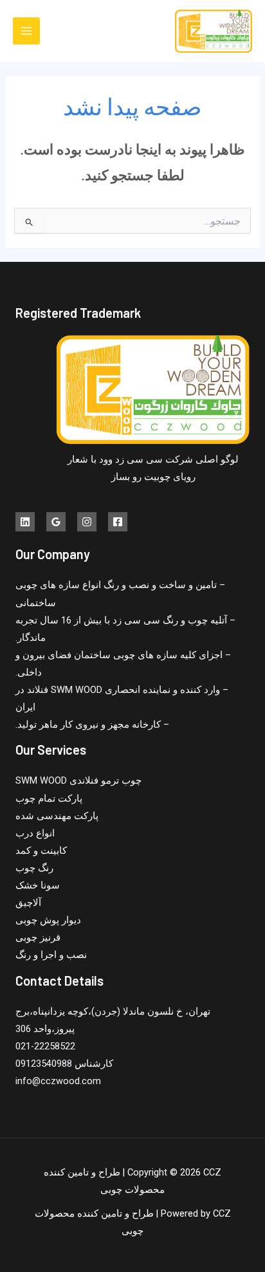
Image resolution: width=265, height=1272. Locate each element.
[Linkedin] (25, 521)
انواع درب (35, 833)
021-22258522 (45, 1046)
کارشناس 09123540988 (64, 1063)
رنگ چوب (34, 868)
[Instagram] (86, 521)
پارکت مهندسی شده (56, 816)
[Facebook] (117, 521)
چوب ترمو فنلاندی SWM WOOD (78, 780)
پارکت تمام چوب (48, 798)
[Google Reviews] (56, 521)
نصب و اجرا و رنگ (51, 955)
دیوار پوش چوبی (48, 920)
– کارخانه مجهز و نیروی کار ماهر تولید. (92, 724)
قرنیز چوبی (37, 937)
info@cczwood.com (58, 1081)
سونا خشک (37, 885)
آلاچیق (28, 902)
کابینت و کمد (41, 850)
